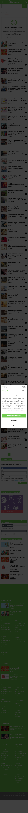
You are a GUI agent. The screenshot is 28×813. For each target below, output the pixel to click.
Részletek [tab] (14, 390)
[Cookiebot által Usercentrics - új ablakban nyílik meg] (20, 387)
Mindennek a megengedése (14, 415)
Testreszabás (13, 420)
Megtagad (14, 424)
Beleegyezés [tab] (5, 390)
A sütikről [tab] (23, 390)
